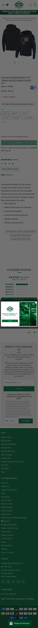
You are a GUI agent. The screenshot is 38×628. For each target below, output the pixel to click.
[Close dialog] (36, 302)
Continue (10, 320)
